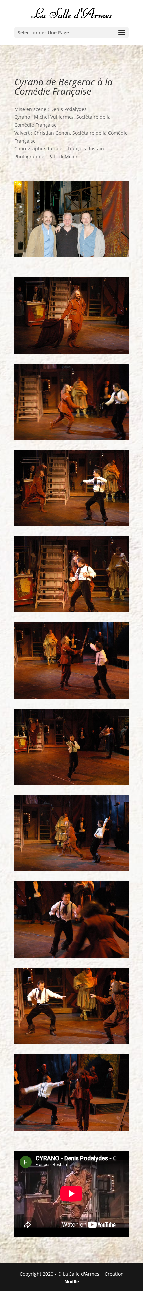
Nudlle (71, 1281)
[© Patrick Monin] (71, 352)
